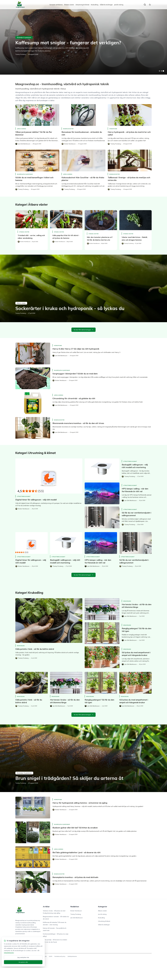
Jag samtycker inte (23, 957)
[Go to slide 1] (159, 71)
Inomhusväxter (68, 128)
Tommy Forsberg (20, 54)
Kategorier (102, 906)
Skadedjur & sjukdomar (24, 37)
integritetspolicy (9, 953)
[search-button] (145, 5)
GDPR (50, 956)
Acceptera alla (23, 962)
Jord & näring (118, 5)
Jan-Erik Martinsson (76, 918)
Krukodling (94, 5)
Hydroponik (113, 128)
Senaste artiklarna (56, 5)
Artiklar (46, 906)
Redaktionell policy (60, 956)
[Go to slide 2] (161, 71)
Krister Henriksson (76, 911)
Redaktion (74, 906)
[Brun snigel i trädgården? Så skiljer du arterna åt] (83, 758)
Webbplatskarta (72, 956)
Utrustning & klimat (82, 5)
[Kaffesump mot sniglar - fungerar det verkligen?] (83, 40)
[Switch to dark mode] (150, 4)
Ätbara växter (69, 5)
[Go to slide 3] (163, 71)
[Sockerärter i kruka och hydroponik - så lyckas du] (83, 288)
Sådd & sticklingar (106, 5)
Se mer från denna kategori (82, 330)
